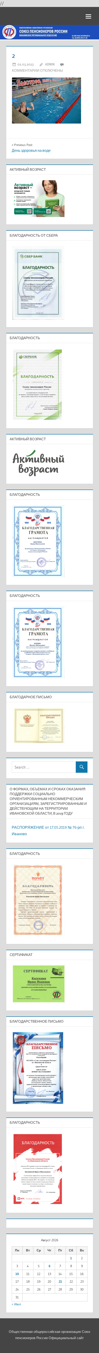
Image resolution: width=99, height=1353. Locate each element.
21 (60, 1281)
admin (50, 64)
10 (17, 1274)
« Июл (16, 1304)
